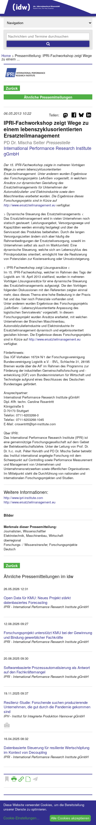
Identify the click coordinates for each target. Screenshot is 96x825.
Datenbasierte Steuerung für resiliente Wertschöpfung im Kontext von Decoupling (46, 750)
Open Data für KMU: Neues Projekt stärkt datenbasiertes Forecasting (37, 600)
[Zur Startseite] (48, 12)
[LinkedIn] (88, 116)
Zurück (12, 88)
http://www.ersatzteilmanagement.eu (29, 205)
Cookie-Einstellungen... (21, 818)
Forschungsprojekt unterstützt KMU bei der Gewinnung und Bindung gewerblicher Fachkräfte (48, 635)
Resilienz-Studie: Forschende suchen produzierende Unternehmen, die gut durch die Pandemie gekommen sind (47, 707)
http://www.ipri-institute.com (23, 497)
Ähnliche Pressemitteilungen (48, 97)
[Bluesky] (81, 116)
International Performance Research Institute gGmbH (47, 151)
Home (6, 55)
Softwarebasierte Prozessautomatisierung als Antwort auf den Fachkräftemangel (47, 670)
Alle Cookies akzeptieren (70, 818)
